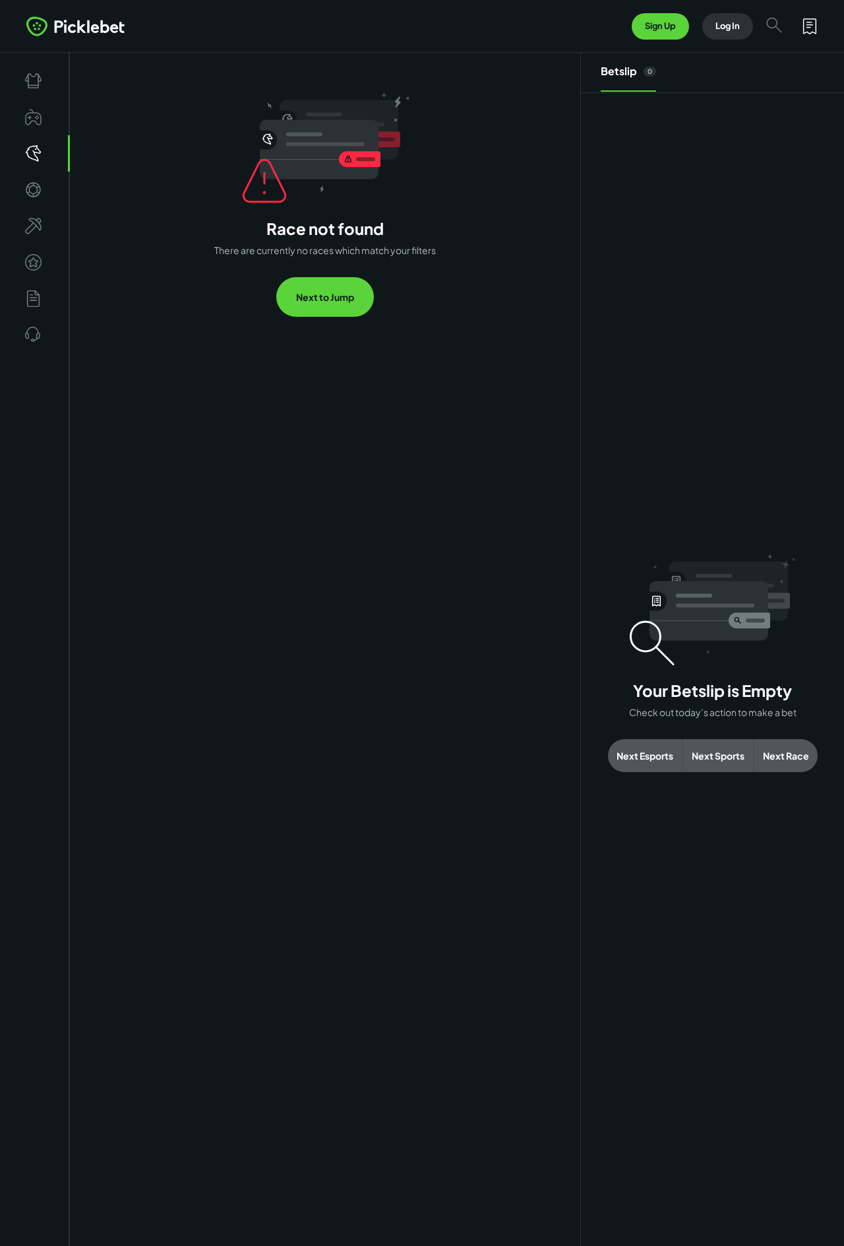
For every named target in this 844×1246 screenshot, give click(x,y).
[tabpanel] (712, 663)
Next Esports (645, 756)
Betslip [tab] (626, 71)
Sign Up (660, 25)
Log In (727, 25)
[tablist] (712, 73)
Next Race (786, 756)
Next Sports (718, 756)
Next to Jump (325, 297)
